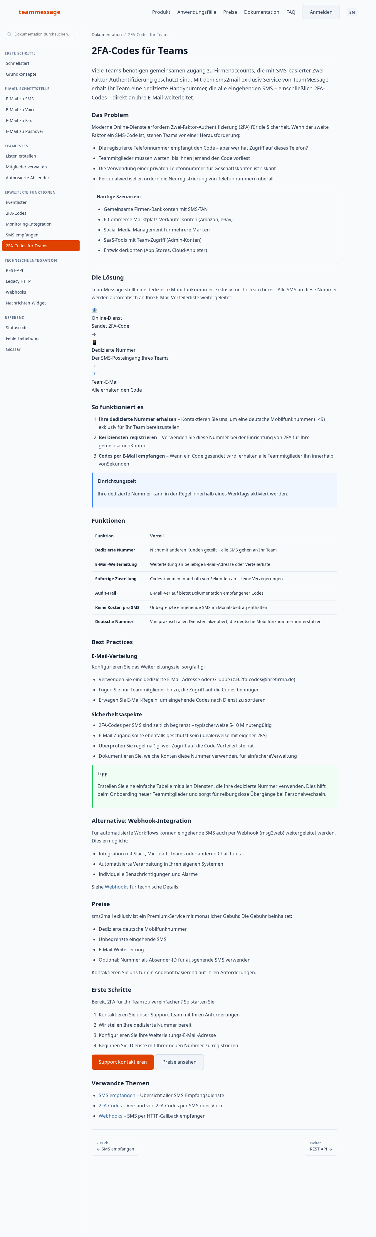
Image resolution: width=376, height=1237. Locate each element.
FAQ (291, 12)
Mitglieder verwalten (26, 167)
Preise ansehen (179, 1062)
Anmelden (321, 12)
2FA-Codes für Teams (26, 245)
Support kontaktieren (123, 1062)
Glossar (13, 349)
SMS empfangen (22, 235)
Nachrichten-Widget (26, 303)
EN (352, 12)
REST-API (14, 270)
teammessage (40, 12)
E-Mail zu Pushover (24, 131)
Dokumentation (261, 12)
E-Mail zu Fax (19, 120)
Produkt (161, 12)
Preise (230, 12)
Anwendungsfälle (196, 12)
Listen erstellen (21, 156)
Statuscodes (18, 327)
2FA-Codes (16, 213)
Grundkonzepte (21, 74)
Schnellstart (17, 63)
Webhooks (16, 292)
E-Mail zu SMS (20, 98)
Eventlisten (17, 202)
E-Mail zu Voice (21, 109)
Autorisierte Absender (27, 177)
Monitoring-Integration (29, 224)
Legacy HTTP (18, 281)
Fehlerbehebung (22, 338)
